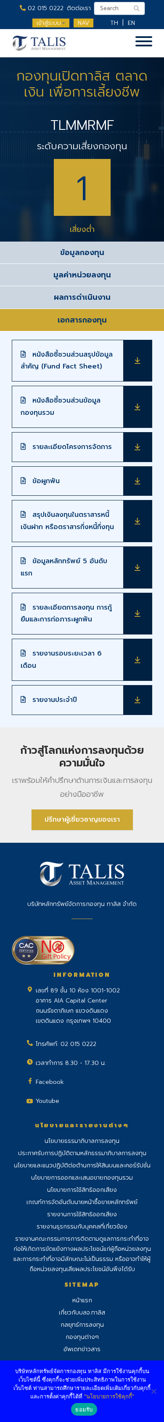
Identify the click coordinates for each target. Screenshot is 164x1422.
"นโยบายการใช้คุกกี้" (109, 1396)
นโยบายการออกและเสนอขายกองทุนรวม (82, 1177)
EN (131, 23)
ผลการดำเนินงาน (82, 297)
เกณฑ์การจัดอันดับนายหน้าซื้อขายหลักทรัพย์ (82, 1202)
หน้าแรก (82, 1300)
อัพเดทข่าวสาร (82, 1349)
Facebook (50, 1082)
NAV (83, 23)
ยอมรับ (84, 1409)
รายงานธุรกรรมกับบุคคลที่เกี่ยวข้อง (82, 1226)
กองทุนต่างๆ (82, 1337)
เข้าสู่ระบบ (49, 23)
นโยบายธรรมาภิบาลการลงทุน (82, 1141)
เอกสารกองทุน (82, 320)
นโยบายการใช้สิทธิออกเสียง (82, 1189)
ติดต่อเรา (79, 8)
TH (114, 23)
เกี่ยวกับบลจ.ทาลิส (82, 1312)
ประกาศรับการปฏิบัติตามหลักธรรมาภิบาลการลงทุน (82, 1153)
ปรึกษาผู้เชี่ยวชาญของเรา (82, 819)
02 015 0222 (44, 8)
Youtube (47, 1101)
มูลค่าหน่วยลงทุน (82, 275)
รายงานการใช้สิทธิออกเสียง (82, 1214)
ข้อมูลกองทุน (82, 252)
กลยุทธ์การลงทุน (82, 1324)
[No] (153, 1391)
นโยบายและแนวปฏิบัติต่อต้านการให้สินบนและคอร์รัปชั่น (82, 1165)
